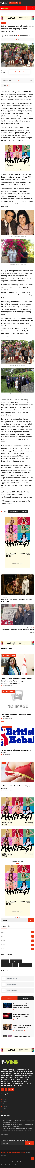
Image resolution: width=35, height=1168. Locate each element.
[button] (15, 917)
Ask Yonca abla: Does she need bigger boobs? (16, 787)
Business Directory (11, 1162)
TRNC (7, 655)
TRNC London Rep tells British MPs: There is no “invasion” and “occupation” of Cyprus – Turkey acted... (16, 681)
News (3, 23)
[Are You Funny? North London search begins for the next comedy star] (7, 1016)
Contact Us (26, 1162)
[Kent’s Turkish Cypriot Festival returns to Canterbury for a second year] (7, 1027)
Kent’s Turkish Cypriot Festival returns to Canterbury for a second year (22, 1027)
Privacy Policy (4, 1165)
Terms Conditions (13, 1165)
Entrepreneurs (10, 691)
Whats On (9, 998)
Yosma (28, 965)
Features (8, 727)
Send (29, 1143)
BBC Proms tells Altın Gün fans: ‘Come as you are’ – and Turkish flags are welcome (22, 1005)
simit (15, 965)
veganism (5, 961)
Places (5, 1106)
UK (3, 655)
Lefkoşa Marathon (16, 961)
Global (13, 655)
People (5, 1104)
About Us (3, 1162)
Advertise (19, 1162)
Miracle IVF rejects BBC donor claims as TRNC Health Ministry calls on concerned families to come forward (17, 1129)
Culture (3, 940)
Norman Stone (6, 965)
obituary (24, 511)
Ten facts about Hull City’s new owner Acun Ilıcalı (16, 715)
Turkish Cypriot (14, 511)
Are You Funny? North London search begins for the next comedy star (21, 1016)
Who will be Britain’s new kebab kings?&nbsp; (16, 751)
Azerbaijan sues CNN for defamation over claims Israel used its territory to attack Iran (18, 1125)
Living (4, 1108)
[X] (13, 3)
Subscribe (6, 1111)
